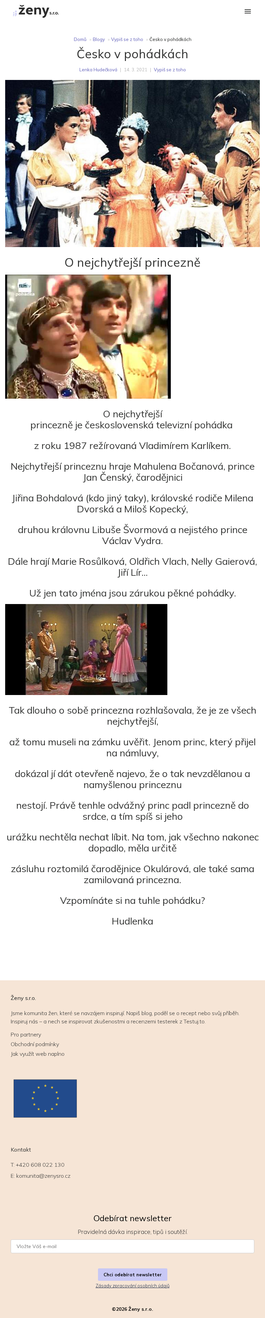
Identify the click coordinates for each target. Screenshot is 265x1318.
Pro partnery (26, 1034)
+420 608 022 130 (40, 1164)
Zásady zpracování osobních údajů (132, 1285)
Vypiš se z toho (127, 39)
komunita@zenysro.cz (43, 1175)
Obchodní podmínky (35, 1044)
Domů (80, 39)
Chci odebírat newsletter (133, 1274)
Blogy (99, 39)
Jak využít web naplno (38, 1053)
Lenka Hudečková (98, 69)
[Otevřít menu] (248, 11)
